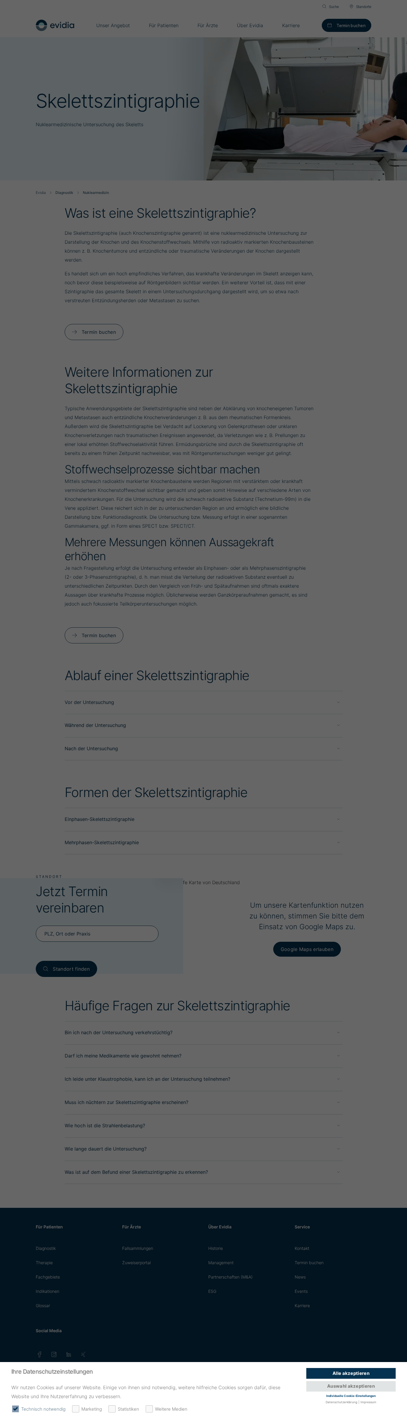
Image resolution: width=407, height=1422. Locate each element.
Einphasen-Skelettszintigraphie (99, 819)
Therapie (44, 1262)
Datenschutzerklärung (341, 1402)
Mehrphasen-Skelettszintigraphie (102, 842)
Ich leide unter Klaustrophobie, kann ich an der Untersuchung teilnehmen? (147, 1079)
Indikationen (47, 1291)
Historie (215, 1248)
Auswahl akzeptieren (351, 1386)
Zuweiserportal (136, 1262)
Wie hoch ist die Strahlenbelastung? (105, 1125)
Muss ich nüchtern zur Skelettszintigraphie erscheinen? (126, 1102)
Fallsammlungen (137, 1248)
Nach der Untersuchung (91, 748)
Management (221, 1262)
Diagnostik (46, 1248)
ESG (212, 1291)
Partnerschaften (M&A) (230, 1277)
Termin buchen (351, 25)
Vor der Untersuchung (89, 702)
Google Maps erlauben (307, 949)
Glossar (43, 1305)
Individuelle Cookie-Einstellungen (351, 1395)
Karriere (302, 1305)
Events (301, 1291)
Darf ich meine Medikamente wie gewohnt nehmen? (123, 1056)
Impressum (368, 1402)
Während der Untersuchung (95, 725)
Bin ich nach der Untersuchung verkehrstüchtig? (119, 1032)
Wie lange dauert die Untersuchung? (106, 1149)
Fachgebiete (48, 1277)
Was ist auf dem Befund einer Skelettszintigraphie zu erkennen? (136, 1172)
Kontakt (302, 1248)
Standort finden (71, 969)
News (300, 1277)
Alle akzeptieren (351, 1373)
